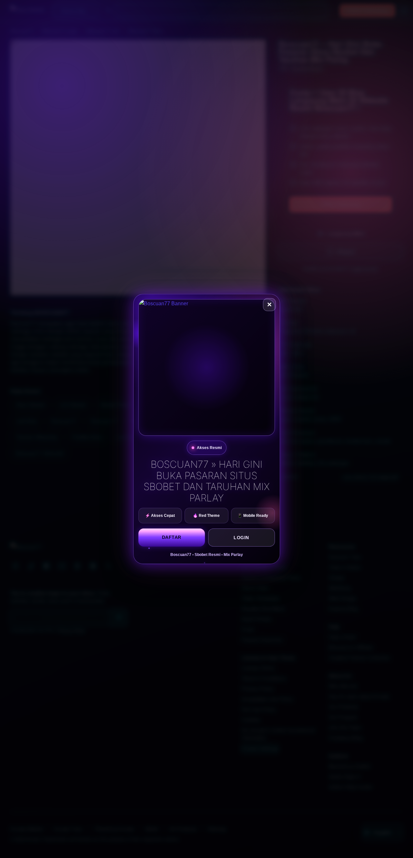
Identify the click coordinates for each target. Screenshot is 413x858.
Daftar (171, 537)
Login (241, 537)
